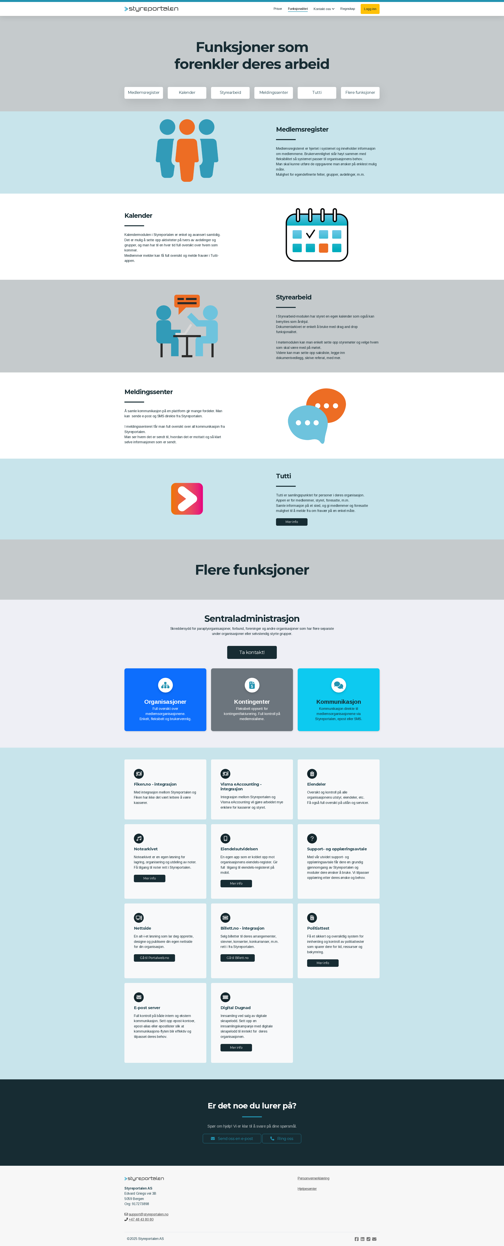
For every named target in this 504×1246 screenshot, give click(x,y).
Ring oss (285, 1138)
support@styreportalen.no (148, 1214)
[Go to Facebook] (356, 1239)
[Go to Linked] (362, 1239)
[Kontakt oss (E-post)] (374, 1239)
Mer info (291, 522)
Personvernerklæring (313, 1178)
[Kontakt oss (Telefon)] (368, 1239)
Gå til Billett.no (238, 958)
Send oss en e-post (235, 1138)
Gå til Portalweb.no (154, 958)
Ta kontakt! (252, 652)
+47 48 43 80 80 (141, 1219)
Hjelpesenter (307, 1189)
